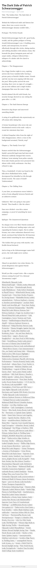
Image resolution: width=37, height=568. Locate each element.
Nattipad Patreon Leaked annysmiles (16, 400)
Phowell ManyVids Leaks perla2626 (14, 315)
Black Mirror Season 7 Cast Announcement (18, 349)
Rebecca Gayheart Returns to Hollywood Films (18, 397)
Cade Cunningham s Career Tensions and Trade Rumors (17, 317)
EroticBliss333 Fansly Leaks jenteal (19, 341)
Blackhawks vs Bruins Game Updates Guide (17, 497)
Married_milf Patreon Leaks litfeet (21, 431)
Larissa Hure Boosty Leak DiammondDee (16, 500)
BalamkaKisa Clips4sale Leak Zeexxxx (15, 356)
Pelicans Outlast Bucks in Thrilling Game (16, 433)
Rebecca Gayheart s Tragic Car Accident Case (17, 313)
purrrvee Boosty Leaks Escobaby (19, 482)
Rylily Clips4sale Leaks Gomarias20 (15, 395)
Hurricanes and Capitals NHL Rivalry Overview (18, 392)
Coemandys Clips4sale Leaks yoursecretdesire (18, 477)
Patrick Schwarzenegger (8, 12)
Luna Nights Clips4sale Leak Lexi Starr (15, 390)
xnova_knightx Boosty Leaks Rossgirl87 (15, 459)
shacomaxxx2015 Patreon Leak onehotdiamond (18, 346)
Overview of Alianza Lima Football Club (16, 344)
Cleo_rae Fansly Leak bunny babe (13, 351)
